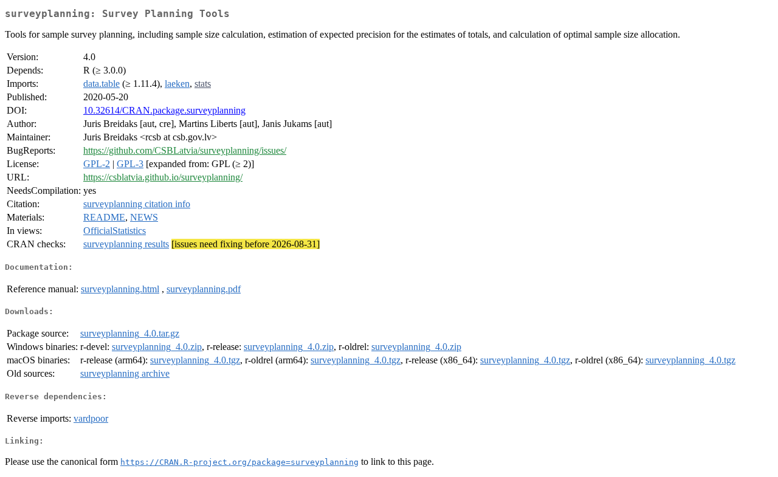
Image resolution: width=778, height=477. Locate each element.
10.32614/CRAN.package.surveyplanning (164, 110)
